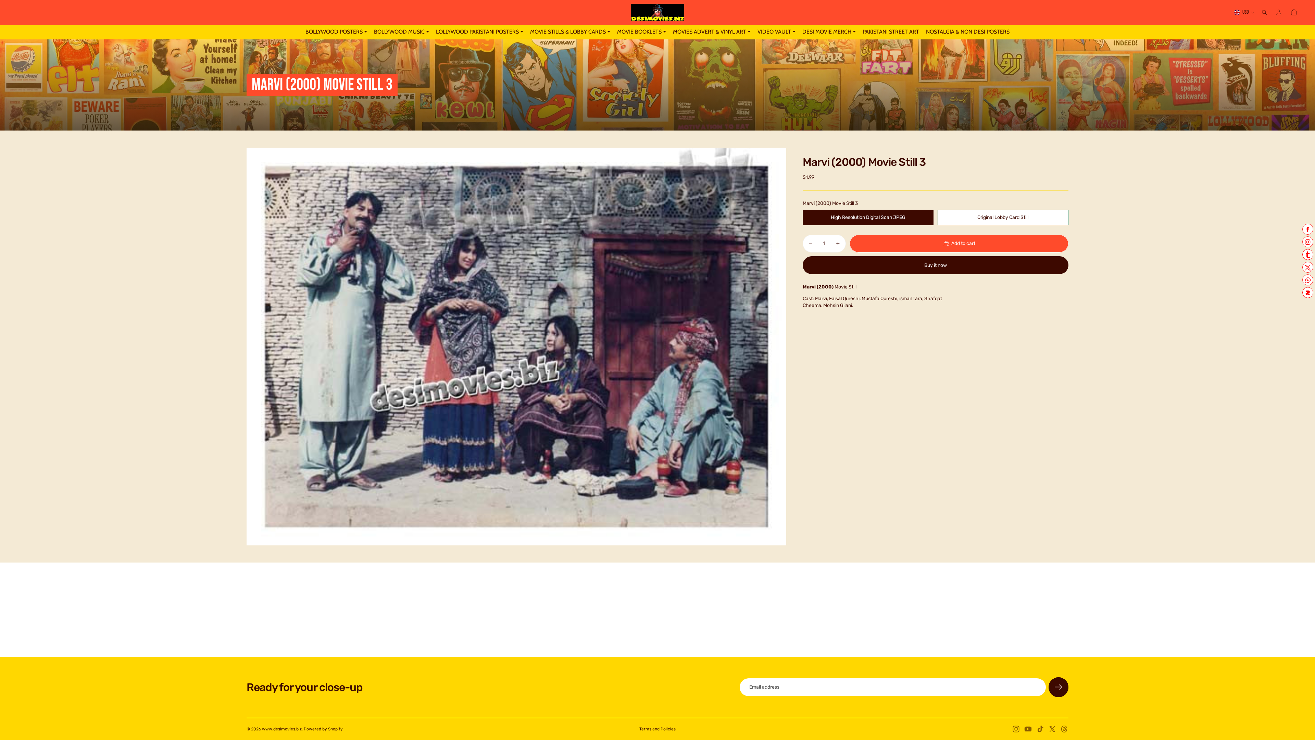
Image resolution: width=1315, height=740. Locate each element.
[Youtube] (1028, 729)
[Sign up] (1058, 687)
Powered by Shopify (323, 729)
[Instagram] (1016, 729)
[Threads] (1064, 729)
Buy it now (935, 265)
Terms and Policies (657, 729)
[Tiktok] (1040, 729)
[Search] (1264, 12)
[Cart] (1293, 12)
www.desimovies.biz (282, 729)
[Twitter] (1052, 729)
